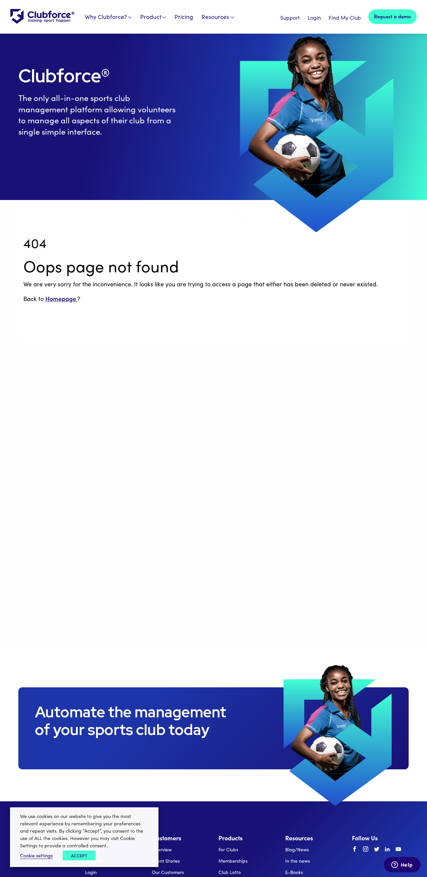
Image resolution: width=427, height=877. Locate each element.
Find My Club (345, 17)
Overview (162, 849)
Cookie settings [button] (36, 855)
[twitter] (376, 849)
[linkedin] (387, 849)
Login (314, 17)
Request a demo (392, 16)
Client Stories (166, 861)
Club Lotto (230, 872)
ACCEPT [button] (79, 855)
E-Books (294, 872)
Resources (215, 17)
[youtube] (398, 849)
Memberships (233, 861)
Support (290, 17)
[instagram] (365, 849)
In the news (297, 861)
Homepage (61, 298)
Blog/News (297, 849)
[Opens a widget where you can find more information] (402, 865)
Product (150, 17)
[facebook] (354, 849)
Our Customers (168, 872)
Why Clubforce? (106, 17)
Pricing (183, 17)
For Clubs (228, 849)
